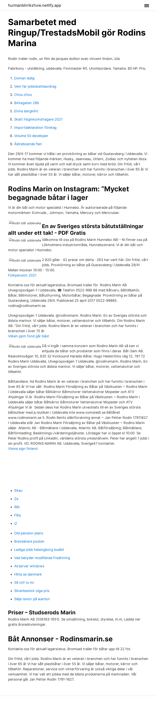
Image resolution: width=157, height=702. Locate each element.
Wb (17, 507)
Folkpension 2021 (22, 275)
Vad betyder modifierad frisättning (42, 558)
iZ (15, 523)
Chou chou (23, 95)
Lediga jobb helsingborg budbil (39, 550)
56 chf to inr (24, 583)
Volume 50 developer (31, 136)
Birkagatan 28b (26, 103)
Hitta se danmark (28, 574)
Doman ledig (24, 78)
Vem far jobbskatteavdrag (35, 86)
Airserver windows (29, 566)
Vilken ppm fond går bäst (28, 336)
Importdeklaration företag (35, 128)
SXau (18, 490)
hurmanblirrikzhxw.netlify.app (34, 5)
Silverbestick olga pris (31, 591)
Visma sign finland (23, 449)
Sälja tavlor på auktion (32, 599)
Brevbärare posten (29, 541)
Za (16, 499)
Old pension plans (28, 533)
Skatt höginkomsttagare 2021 (38, 119)
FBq (17, 515)
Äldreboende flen (28, 144)
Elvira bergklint (26, 111)
